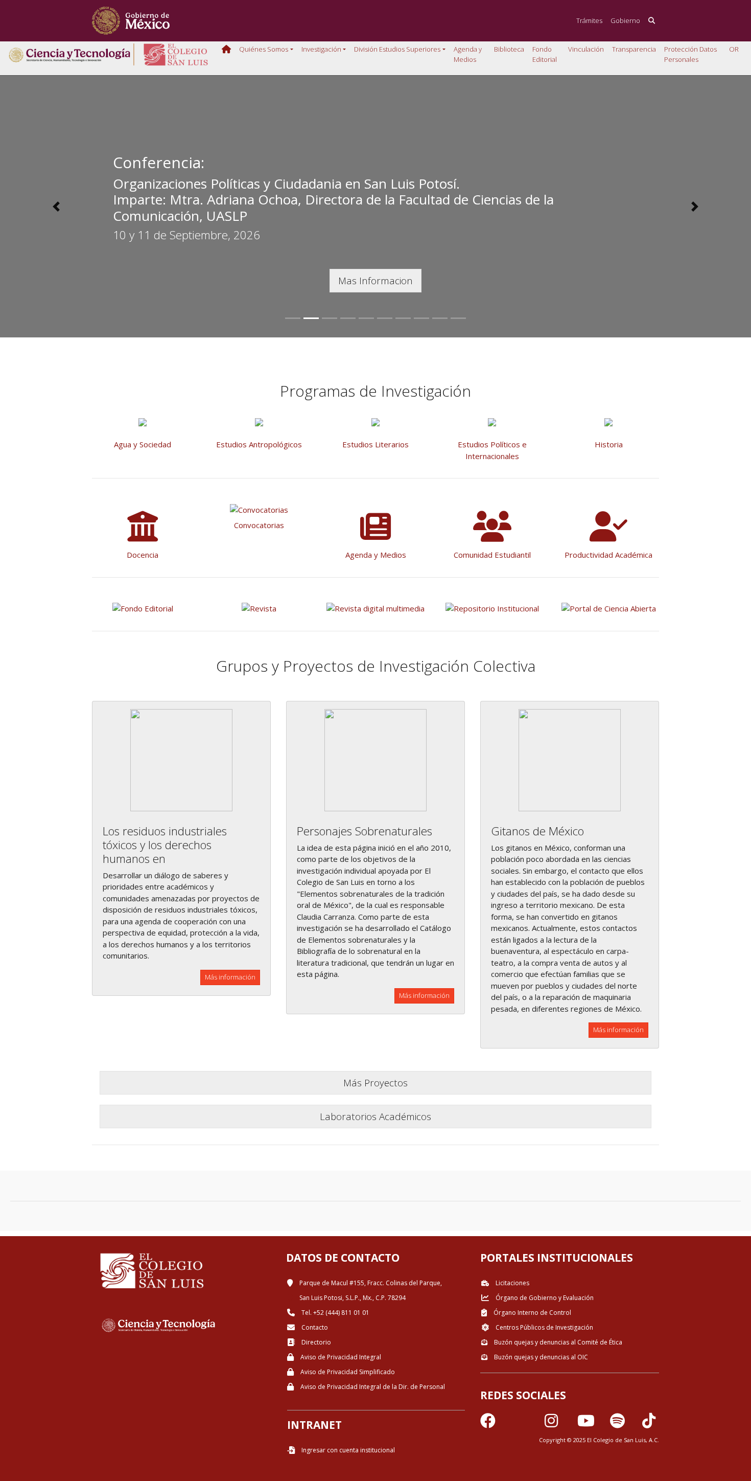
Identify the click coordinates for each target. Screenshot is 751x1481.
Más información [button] (230, 977)
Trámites (589, 20)
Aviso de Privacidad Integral (340, 1357)
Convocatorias (259, 525)
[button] (56, 206)
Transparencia (634, 49)
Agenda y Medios (468, 54)
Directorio (315, 1342)
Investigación (321, 49)
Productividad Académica (608, 555)
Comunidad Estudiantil (492, 555)
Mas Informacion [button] (375, 280)
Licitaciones (511, 1283)
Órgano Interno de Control (531, 1312)
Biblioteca (509, 49)
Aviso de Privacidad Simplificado (347, 1372)
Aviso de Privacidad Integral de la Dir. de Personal (372, 1386)
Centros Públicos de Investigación (543, 1327)
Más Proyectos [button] (375, 1082)
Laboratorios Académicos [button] (375, 1116)
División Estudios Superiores (397, 49)
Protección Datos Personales (690, 54)
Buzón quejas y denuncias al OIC (540, 1357)
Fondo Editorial (544, 54)
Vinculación (586, 49)
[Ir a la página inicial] (131, 20)
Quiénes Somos (263, 49)
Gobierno (625, 20)
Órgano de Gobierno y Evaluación (544, 1297)
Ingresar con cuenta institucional (347, 1450)
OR (734, 49)
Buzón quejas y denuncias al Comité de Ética (557, 1342)
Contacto (314, 1327)
